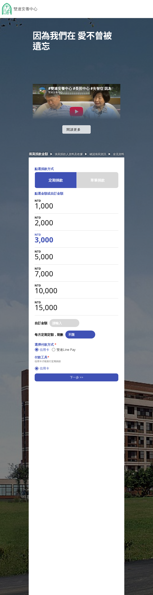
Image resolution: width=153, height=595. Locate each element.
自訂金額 (41, 323)
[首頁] (7, 9)
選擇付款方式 (45, 344)
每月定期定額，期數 (49, 334)
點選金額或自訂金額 (49, 193)
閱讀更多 (74, 129)
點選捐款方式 (44, 169)
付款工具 (42, 357)
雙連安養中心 (25, 9)
